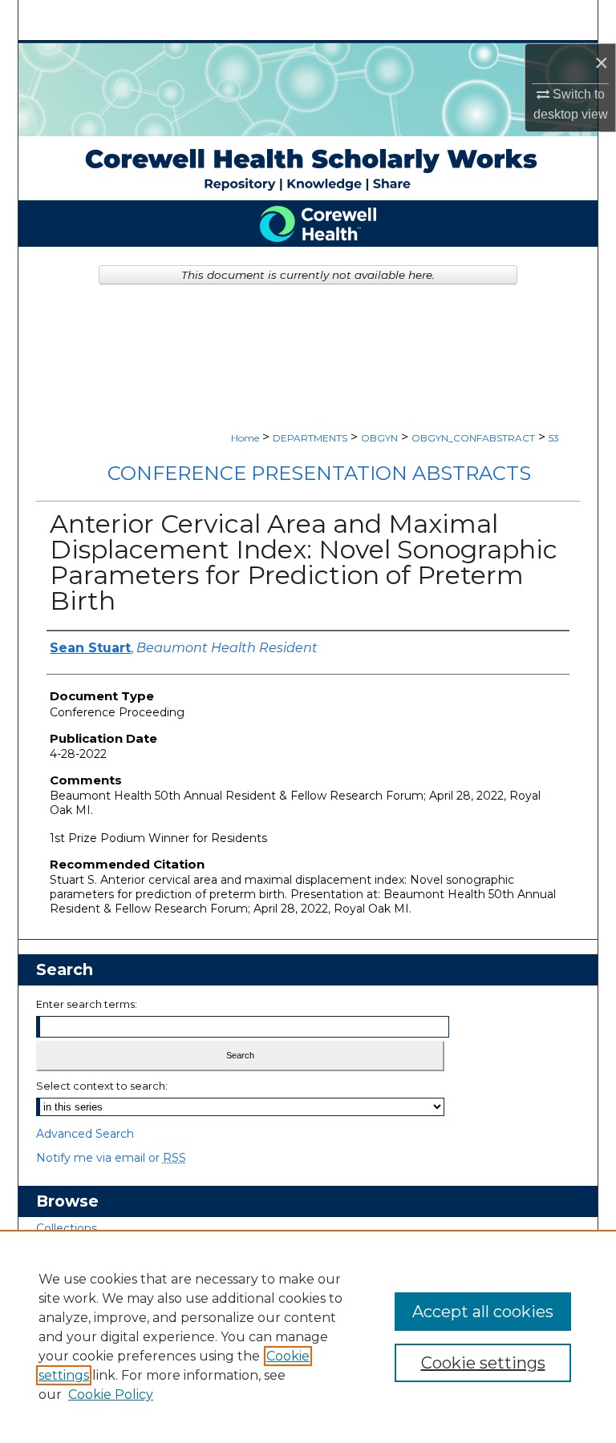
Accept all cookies (482, 1311)
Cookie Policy (110, 1394)
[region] (308, 1336)
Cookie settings (483, 1362)
